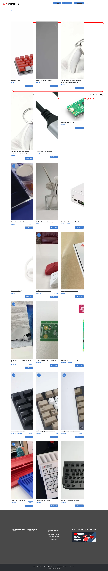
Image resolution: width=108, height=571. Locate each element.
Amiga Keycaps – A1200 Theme (45, 431)
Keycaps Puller (15, 80)
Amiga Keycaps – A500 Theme (70, 431)
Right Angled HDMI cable (44, 151)
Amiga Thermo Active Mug (44, 222)
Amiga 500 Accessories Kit (69, 291)
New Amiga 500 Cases (18, 500)
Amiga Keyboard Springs (44, 80)
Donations (54, 539)
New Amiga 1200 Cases (43, 500)
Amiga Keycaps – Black (18, 431)
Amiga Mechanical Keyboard (70, 500)
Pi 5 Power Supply (16, 291)
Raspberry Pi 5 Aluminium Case (71, 222)
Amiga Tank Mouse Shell (43, 291)
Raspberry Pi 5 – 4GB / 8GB (69, 360)
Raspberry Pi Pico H (67, 122)
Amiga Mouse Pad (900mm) (19, 222)
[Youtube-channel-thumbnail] (84, 532)
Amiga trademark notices (54, 568)
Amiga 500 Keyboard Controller (46, 360)
